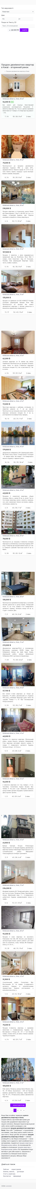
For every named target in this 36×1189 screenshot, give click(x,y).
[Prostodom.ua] (3, 71)
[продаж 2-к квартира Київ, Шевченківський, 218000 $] (18, 192)
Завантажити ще (19, 1105)
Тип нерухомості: (7, 8)
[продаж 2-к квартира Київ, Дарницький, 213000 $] (18, 629)
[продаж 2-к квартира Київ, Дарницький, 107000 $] (18, 236)
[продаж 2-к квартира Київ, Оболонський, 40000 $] (18, 720)
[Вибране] (31, 95)
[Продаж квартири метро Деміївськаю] (18, 146)
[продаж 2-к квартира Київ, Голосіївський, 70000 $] (18, 1008)
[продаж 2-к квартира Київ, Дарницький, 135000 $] (18, 281)
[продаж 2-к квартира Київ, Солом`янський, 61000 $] (18, 826)
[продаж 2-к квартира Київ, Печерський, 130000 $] (18, 583)
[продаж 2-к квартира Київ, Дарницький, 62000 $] (18, 342)
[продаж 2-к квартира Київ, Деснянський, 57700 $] (18, 674)
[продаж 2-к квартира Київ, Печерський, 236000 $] (18, 872)
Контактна (12, 1176)
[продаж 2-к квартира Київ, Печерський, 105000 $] (18, 1069)
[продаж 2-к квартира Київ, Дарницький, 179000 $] (18, 433)
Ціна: (3, 15)
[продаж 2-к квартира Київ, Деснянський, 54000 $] (18, 85)
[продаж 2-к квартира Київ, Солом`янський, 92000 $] (18, 917)
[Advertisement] (18, 48)
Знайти (24, 30)
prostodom (9, 1186)
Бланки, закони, (13, 1171)
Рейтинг (12, 1169)
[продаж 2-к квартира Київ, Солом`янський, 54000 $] (18, 765)
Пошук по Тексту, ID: (8, 22)
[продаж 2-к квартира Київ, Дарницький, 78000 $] (18, 522)
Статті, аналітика (9, 1174)
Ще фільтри (15, 30)
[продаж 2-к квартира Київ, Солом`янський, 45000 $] (18, 477)
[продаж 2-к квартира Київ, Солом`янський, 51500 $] (18, 963)
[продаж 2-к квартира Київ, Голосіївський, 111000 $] (18, 388)
